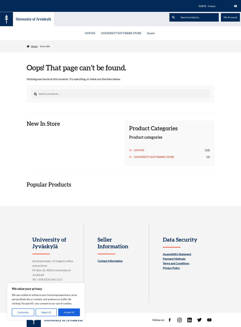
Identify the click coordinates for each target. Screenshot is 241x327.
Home (34, 46)
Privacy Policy (171, 268)
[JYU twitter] (199, 320)
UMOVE (90, 33)
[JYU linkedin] (189, 320)
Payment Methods (174, 258)
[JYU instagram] (179, 320)
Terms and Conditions (176, 263)
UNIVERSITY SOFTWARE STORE (121, 33)
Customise (23, 312)
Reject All (46, 312)
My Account (230, 17)
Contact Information (110, 260)
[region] (46, 301)
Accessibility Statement (177, 254)
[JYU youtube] (209, 320)
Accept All (69, 312)
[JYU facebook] (169, 320)
